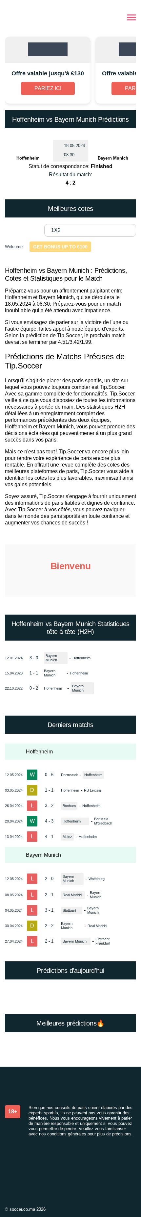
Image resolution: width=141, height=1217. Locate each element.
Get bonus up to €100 (60, 246)
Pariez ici (47, 88)
